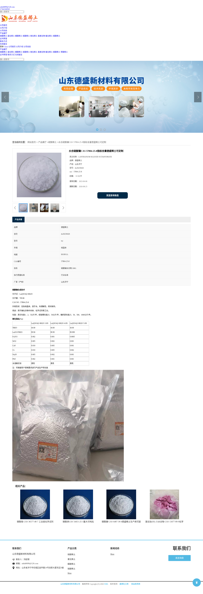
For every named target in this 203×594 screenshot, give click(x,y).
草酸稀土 (64, 52)
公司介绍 (19, 47)
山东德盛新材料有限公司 (70, 584)
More (69, 573)
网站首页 (31, 142)
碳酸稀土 (56, 36)
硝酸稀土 (3, 36)
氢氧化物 (41, 36)
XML (106, 584)
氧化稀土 (33, 36)
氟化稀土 (49, 36)
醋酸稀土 (18, 36)
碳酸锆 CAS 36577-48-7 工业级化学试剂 (35, 522)
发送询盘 (179, 558)
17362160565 (5, 9)
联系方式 (11, 55)
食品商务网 (135, 584)
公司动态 (27, 47)
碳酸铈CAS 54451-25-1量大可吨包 (78, 522)
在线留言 (18, 55)
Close (6, 47)
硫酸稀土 (26, 36)
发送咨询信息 (112, 195)
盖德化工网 (123, 584)
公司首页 (12, 47)
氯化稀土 (11, 36)
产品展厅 (3, 49)
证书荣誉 (3, 55)
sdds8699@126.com (7, 7)
